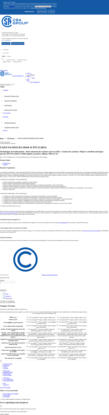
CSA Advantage (41, 315)
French (33, 78)
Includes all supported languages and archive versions (13, 329)
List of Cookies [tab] (6, 53)
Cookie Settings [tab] (6, 49)
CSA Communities (8, 379)
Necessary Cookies (11, 59)
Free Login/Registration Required (14, 403)
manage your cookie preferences (43, 6)
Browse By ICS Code (10, 110)
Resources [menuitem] (5, 116)
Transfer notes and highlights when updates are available (13, 351)
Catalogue (5, 368)
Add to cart (3, 290)
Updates (5, 164)
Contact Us (6, 384)
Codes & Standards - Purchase (7, 143)
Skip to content (4, 70)
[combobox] (7, 85)
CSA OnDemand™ (35, 82)
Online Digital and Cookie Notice (38, 8)
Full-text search (13, 319)
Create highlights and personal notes (13, 322)
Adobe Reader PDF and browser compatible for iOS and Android (13, 354)
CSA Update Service (8, 380)
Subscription (6, 365)
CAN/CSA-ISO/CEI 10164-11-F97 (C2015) (30, 138)
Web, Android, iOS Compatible (13, 358)
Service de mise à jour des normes (8, 212)
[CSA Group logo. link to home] (15, 27)
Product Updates (7, 375)
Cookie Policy (8, 40)
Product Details (5, 160)
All (3, 59)
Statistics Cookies (7, 61)
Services (5, 366)
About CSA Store (7, 364)
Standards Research (10, 123)
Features (13, 315)
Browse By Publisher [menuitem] (10, 101)
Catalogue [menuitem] (5, 90)
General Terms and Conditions (11, 393)
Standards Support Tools (11, 127)
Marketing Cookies (17, 61)
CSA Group (10, 138)
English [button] (28, 76)
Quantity (2, 280)
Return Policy (6, 371)
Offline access (13, 317)
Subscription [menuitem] (8, 105)
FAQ (4, 383)
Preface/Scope (6, 163)
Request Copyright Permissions (50, 275)
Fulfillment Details (8, 372)
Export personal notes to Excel (13, 347)
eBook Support (7, 373)
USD (28, 79)
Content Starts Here (5, 142)
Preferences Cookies (22, 59)
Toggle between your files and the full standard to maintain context (13, 340)
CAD (28, 80)
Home (2, 138)
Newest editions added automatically (13, 326)
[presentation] (2, 28)
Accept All (11, 6)
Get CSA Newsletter (5, 387)
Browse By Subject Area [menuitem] (11, 96)
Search (4, 56)
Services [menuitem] (5, 130)
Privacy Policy (7, 395)
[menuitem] (56, 110)
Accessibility (6, 396)
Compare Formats (7, 306)
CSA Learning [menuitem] (7, 113)
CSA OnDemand (71, 315)
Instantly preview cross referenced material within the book (13, 343)
